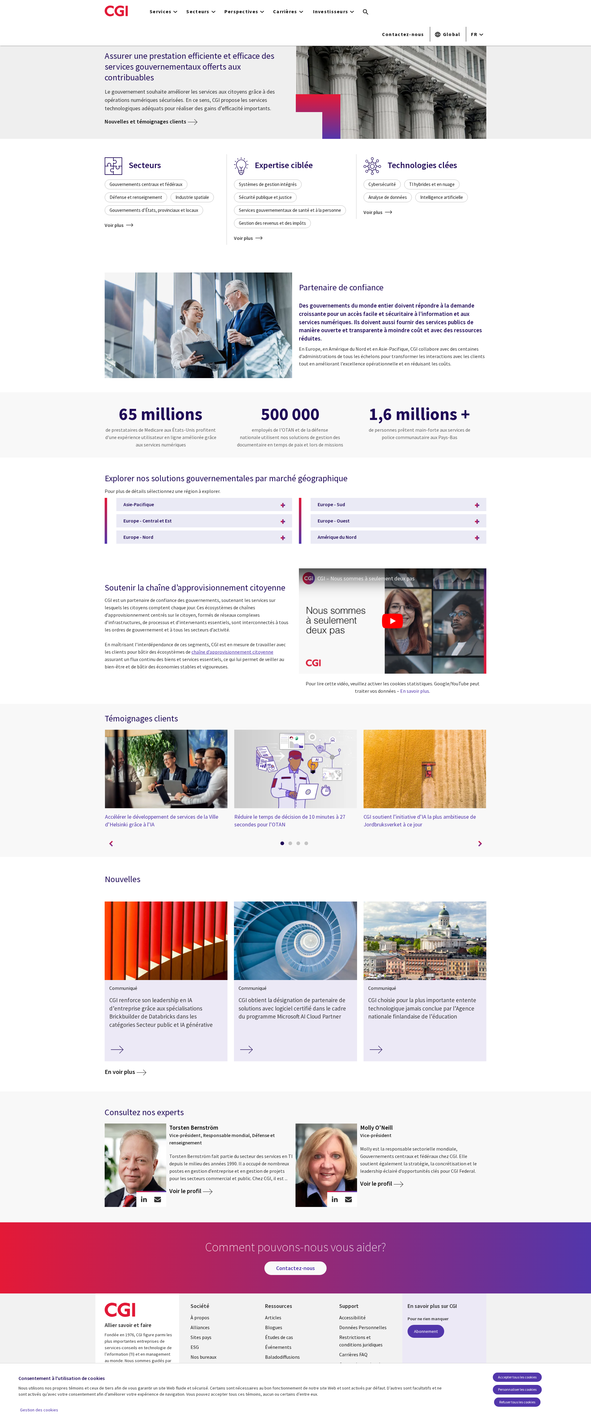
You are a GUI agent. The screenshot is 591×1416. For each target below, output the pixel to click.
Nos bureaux (203, 1357)
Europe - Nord (138, 537)
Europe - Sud (331, 504)
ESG (195, 1347)
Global (451, 34)
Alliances (200, 1327)
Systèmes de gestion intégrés (268, 184)
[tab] (283, 844)
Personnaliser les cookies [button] (517, 1389)
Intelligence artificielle (441, 197)
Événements (278, 1347)
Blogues (273, 1327)
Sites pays (201, 1337)
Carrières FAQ (353, 1354)
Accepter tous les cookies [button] (517, 1377)
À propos (200, 1317)
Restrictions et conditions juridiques (361, 1341)
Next (480, 844)
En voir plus (120, 1072)
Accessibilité (352, 1317)
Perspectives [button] (241, 11)
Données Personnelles (363, 1327)
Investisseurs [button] (330, 11)
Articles (273, 1317)
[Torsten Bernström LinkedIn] (144, 1199)
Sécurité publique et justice (265, 197)
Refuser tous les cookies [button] (517, 1402)
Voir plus (114, 225)
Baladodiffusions (282, 1357)
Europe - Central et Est (147, 521)
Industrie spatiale (192, 197)
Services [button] (160, 11)
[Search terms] (365, 12)
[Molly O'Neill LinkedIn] (334, 1199)
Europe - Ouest (334, 521)
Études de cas (279, 1337)
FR (474, 34)
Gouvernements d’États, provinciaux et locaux (154, 210)
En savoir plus (414, 691)
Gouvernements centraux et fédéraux (146, 184)
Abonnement (426, 1331)
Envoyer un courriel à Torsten (157, 1199)
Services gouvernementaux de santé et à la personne (290, 210)
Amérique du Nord (337, 537)
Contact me (348, 1199)
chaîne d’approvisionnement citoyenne (232, 652)
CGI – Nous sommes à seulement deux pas (366, 578)
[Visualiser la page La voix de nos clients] (198, 326)
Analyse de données (387, 197)
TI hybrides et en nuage (432, 184)
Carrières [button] (285, 11)
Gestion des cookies (39, 1410)
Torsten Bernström (193, 1127)
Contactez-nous (403, 34)
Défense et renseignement (136, 197)
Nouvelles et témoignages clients (145, 121)
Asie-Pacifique (138, 504)
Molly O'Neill (376, 1127)
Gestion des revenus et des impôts (272, 223)
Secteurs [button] (197, 11)
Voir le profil (185, 1191)
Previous (111, 844)
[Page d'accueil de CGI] (116, 11)
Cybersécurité (382, 184)
